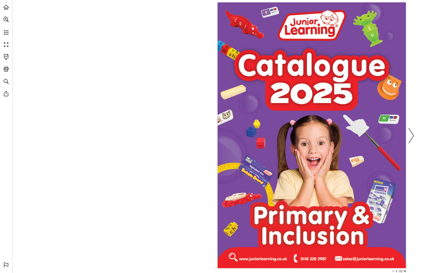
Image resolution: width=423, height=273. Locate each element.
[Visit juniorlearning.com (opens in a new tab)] (6, 7)
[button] (6, 19)
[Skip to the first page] (393, 271)
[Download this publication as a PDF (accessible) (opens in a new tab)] (6, 57)
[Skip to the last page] (405, 271)
